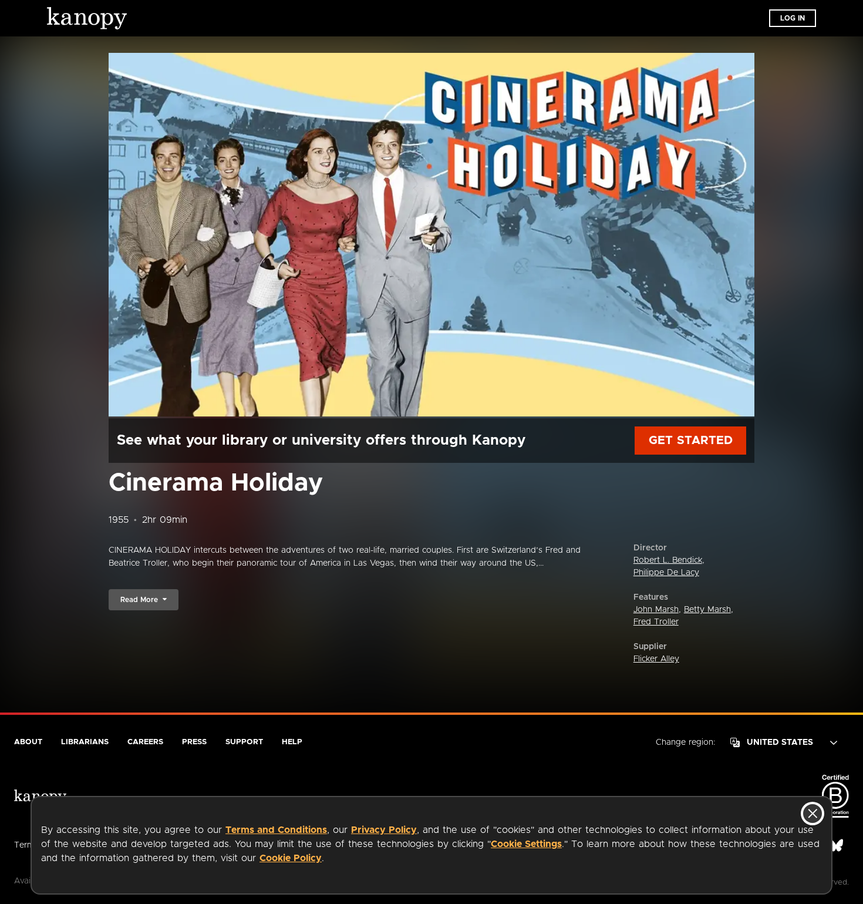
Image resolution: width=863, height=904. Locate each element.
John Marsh (656, 610)
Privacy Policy (384, 830)
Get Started (691, 440)
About (28, 742)
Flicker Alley (656, 659)
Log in (792, 18)
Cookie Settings (526, 844)
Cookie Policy (290, 858)
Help (292, 742)
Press (194, 742)
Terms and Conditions (276, 830)
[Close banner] (812, 813)
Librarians (85, 742)
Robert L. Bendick (667, 560)
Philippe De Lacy (666, 573)
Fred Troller (656, 622)
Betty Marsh (707, 610)
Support (244, 742)
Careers (145, 742)
